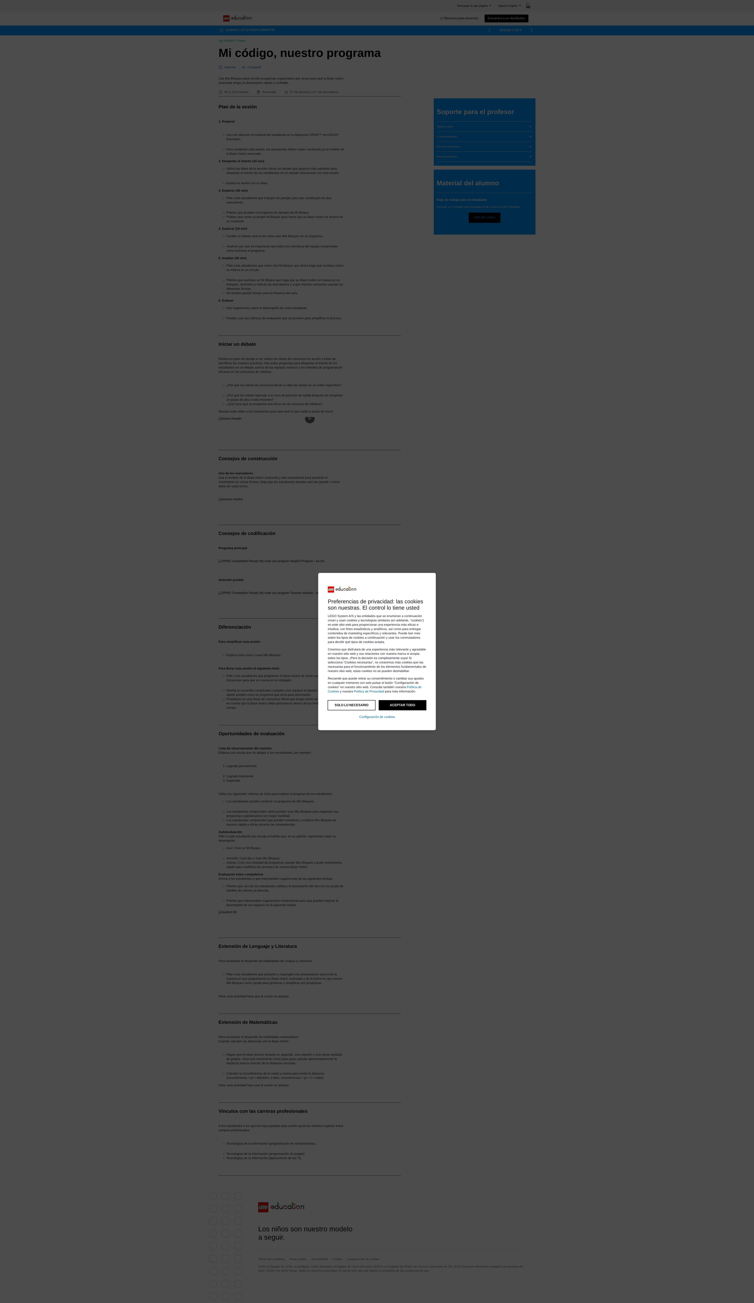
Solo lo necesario (351, 705)
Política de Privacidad (369, 691)
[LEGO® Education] (342, 589)
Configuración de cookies (377, 717)
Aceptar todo (402, 705)
